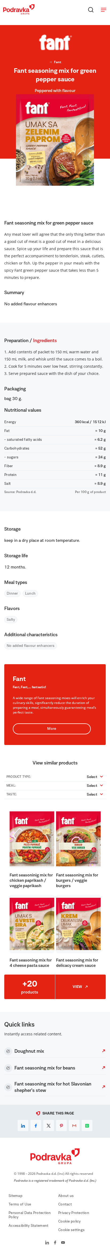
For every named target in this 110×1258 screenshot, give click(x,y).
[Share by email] (74, 1125)
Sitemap (15, 1196)
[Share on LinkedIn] (23, 1125)
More (51, 729)
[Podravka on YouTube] (63, 1243)
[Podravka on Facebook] (55, 1243)
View (77, 987)
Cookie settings (71, 1230)
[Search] (91, 9)
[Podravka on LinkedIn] (47, 1243)
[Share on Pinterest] (61, 1125)
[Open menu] (103, 9)
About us (66, 1196)
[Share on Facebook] (35, 1125)
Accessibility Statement (28, 1226)
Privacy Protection (73, 1213)
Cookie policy (69, 1221)
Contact (65, 1204)
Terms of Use (20, 1204)
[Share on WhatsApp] (87, 1125)
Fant (57, 62)
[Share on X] (48, 1125)
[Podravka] (18, 13)
